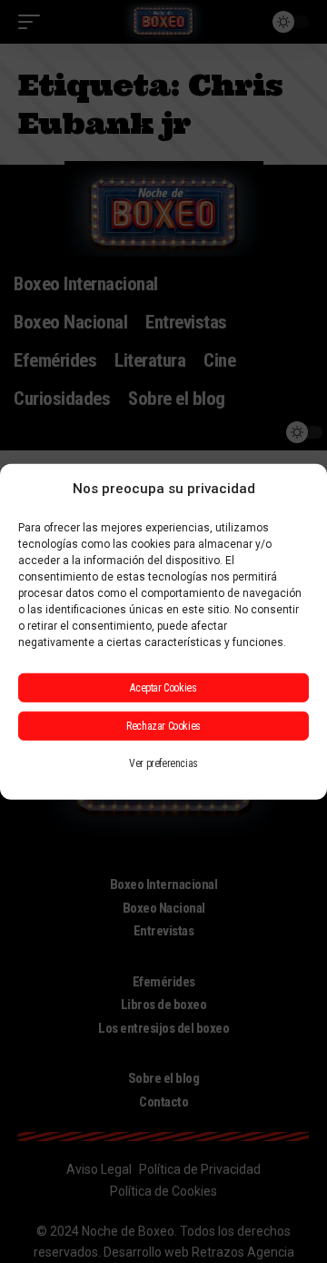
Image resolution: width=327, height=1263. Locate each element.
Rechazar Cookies (163, 725)
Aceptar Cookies (163, 687)
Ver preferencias (163, 762)
